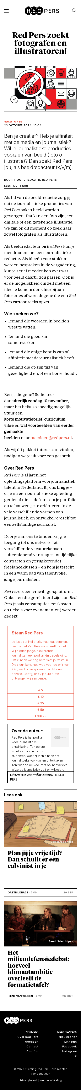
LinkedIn (70, 1041)
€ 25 (40, 703)
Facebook (69, 1046)
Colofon (32, 1051)
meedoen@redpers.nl (51, 438)
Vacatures (13, 121)
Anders (40, 716)
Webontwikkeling (51, 1080)
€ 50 (40, 709)
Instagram (69, 1051)
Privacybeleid (28, 1080)
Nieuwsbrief (68, 1036)
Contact (32, 1046)
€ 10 (41, 696)
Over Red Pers (27, 1036)
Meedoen (31, 1041)
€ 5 (40, 690)
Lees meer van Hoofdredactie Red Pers (37, 777)
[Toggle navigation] (6, 10)
